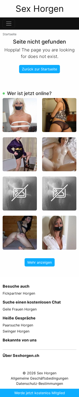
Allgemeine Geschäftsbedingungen (39, 378)
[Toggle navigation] (9, 23)
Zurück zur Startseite (39, 69)
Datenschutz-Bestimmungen (39, 383)
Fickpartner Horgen (19, 293)
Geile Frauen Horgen (20, 309)
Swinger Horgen (16, 331)
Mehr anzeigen (39, 262)
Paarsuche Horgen (18, 325)
